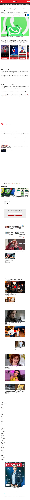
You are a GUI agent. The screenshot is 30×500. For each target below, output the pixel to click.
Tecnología (19, 4)
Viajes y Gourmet (3, 431)
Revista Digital (28, 1)
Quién (1, 416)
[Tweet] (25, 15)
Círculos (2, 418)
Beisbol (2, 450)
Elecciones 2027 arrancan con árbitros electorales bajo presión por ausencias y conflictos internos (16, 147)
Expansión (8, 202)
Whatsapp (9, 183)
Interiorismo (2, 436)
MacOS (19, 183)
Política (10, 4)
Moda (1, 419)
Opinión (2, 414)
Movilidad (2, 440)
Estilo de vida (2, 425)
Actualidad (2, 445)
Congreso (2, 412)
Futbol (1, 449)
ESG (23, 4)
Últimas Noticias (4, 4)
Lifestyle (2, 453)
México (7, 145)
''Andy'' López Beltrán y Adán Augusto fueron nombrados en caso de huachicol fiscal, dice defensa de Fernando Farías (16, 150)
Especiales (2, 447)
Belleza (2, 424)
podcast (5, 123)
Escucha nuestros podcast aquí (8, 124)
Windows (17, 183)
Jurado (2, 460)
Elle (1, 422)
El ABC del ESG (3, 442)
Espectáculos (2, 417)
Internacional (15, 4)
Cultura (2, 421)
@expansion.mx (15, 490)
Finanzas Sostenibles (3, 441)
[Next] (28, 191)
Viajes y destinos (3, 457)
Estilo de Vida (2, 459)
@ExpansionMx (6, 38)
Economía (12, 4)
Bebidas (2, 456)
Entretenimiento (3, 428)
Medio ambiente (3, 438)
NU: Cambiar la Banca (15, 487)
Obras (22, 4)
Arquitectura (2, 435)
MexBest (2, 455)
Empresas (7, 4)
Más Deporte (2, 452)
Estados (2, 413)
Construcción (2, 433)
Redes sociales (13, 183)
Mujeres (26, 4)
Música (2, 430)
